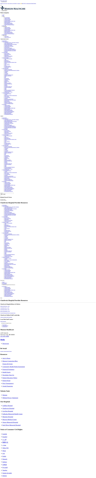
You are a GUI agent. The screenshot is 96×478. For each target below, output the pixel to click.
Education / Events (5, 57)
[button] (49, 20)
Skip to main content (3, 0)
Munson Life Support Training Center (10, 62)
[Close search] (0, 195)
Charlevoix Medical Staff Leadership (6, 317)
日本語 (4, 464)
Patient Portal (4, 34)
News (5, 229)
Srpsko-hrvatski (7, 473)
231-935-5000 (4, 336)
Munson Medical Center (8, 31)
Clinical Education (5, 325)
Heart (5, 76)
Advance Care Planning (8, 69)
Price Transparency (8, 383)
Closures (18, 3)
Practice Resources (5, 41)
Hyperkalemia (6, 78)
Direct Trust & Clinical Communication (10, 95)
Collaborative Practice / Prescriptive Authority (11, 42)
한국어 (4, 476)
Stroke (5, 89)
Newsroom (5, 343)
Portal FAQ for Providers (8, 133)
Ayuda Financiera (7, 386)
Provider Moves (6, 47)
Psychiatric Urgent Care (8, 86)
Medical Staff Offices (7, 113)
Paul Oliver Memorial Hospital (9, 24)
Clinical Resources (5, 68)
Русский (5, 467)
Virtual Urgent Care (7, 37)
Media (2, 339)
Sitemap (4, 395)
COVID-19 (6, 73)
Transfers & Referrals (5, 92)
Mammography (6, 81)
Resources (6, 51)
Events (5, 63)
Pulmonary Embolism (7, 87)
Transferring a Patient (7, 93)
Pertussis (5, 84)
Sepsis (5, 88)
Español (4, 437)
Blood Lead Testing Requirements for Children (11, 70)
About (3, 14)
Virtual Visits (6, 36)
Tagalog (4, 470)
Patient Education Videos (9, 378)
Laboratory (6, 80)
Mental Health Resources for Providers (10, 44)
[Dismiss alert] (1, 5)
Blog (3, 15)
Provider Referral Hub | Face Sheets (10, 50)
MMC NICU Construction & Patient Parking (29, 3)
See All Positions (7, 17)
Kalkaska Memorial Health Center (9, 21)
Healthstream (6, 60)
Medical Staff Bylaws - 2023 (5, 306)
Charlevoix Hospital (7, 19)
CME (5, 59)
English (4, 434)
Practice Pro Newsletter (8, 212)
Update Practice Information (8, 46)
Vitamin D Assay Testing (8, 91)
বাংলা (3, 453)
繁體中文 (5, 442)
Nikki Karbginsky (3, 321)
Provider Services (7, 65)
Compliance (6, 71)
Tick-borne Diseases (7, 255)
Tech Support (6, 67)
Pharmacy (6, 85)
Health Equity (6, 372)
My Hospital (4, 104)
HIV (5, 77)
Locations (6, 98)
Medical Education (7, 61)
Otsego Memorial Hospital (8, 23)
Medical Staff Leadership (8, 112)
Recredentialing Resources (8, 114)
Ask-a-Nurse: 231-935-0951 (12, 3)
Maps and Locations (7, 54)
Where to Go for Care (3, 3)
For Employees (4, 326)
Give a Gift (4, 25)
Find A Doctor (6, 96)
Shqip (4, 451)
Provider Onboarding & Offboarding (10, 49)
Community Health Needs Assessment (13, 366)
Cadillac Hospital (7, 18)
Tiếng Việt (5, 448)
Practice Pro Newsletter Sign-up (9, 48)
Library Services (7, 64)
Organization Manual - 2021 (4, 309)
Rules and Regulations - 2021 (5, 311)
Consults (5, 72)
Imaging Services (7, 79)
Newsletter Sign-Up (8, 375)
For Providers (4, 40)
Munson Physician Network (8, 99)
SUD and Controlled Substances (9, 90)
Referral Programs (7, 101)
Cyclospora (6, 238)
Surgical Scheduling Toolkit (8, 103)
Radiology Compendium (8, 102)
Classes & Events (7, 364)
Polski (4, 456)
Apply (4, 194)
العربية (4, 439)
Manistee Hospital (7, 273)
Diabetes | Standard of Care (8, 74)
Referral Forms (6, 100)
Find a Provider (6, 53)
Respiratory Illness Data (8, 83)
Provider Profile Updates (8, 45)
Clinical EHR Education (8, 58)
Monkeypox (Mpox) (7, 247)
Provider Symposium (7, 66)
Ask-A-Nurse (6, 358)
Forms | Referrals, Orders (8, 43)
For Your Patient (5, 52)
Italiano (4, 462)
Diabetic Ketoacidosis (7, 75)
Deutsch (4, 459)
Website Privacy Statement (10, 398)
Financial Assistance (8, 369)
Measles (5, 159)
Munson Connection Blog (10, 361)
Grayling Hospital (7, 20)
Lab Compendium (7, 97)
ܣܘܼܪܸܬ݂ (4, 445)
